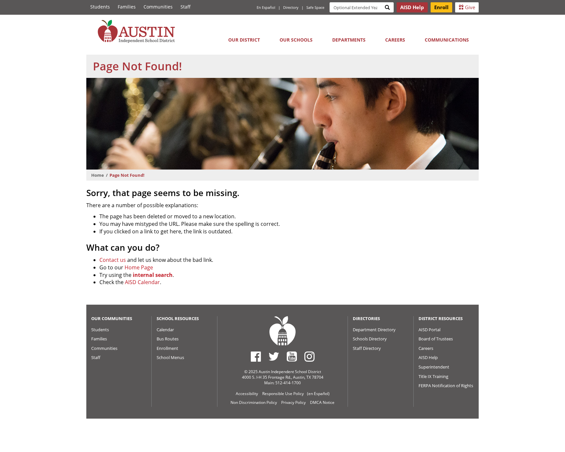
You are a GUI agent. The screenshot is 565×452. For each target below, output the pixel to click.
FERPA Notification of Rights (446, 386)
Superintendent (434, 367)
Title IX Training (433, 376)
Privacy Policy (293, 402)
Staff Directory (367, 348)
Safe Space (315, 7)
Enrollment (167, 348)
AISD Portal (429, 330)
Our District (244, 40)
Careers (395, 40)
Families (127, 7)
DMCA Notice (322, 402)
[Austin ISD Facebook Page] (256, 356)
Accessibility (247, 393)
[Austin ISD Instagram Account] (309, 356)
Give (469, 7)
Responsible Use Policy (283, 393)
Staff (185, 7)
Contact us (112, 259)
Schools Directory (370, 339)
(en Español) (318, 393)
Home (97, 175)
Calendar (165, 330)
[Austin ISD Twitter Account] (274, 356)
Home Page (139, 267)
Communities (158, 7)
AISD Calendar (142, 282)
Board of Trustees (436, 339)
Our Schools (296, 40)
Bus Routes (168, 339)
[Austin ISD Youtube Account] (292, 356)
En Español (266, 7)
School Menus (170, 357)
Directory (291, 7)
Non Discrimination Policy (254, 402)
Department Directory (374, 330)
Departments (349, 40)
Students (100, 7)
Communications (447, 40)
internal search (153, 275)
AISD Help (428, 357)
